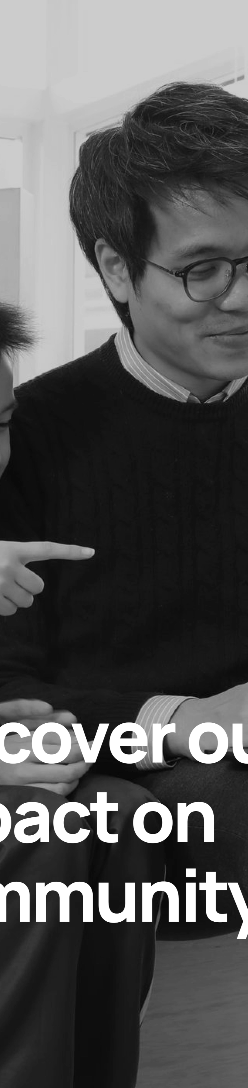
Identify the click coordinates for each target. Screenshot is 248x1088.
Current (33, 757)
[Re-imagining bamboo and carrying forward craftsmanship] (207, 596)
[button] (38, 146)
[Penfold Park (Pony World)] (82, 596)
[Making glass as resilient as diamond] (124, 275)
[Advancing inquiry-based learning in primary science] (41, 436)
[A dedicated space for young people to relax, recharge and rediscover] (165, 436)
